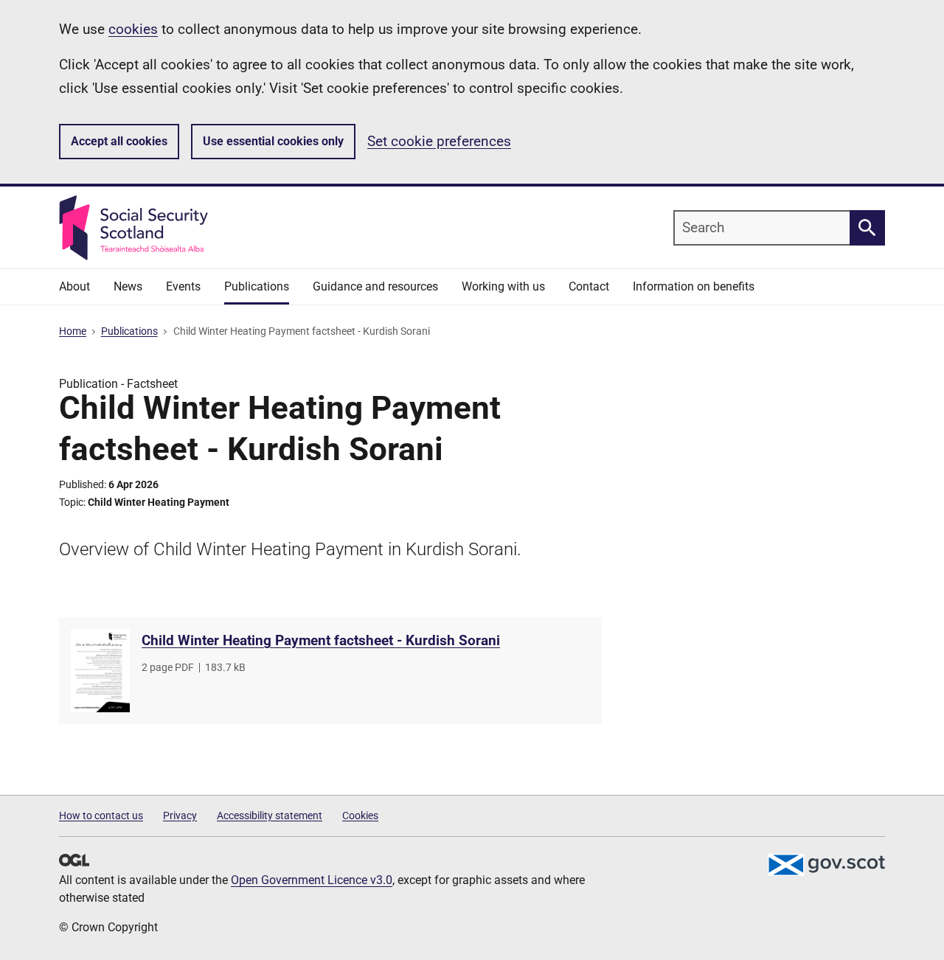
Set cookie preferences (439, 141)
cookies (133, 29)
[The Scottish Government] (826, 865)
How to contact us (101, 815)
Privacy (180, 815)
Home (72, 331)
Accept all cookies (119, 141)
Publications (129, 331)
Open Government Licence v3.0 (311, 880)
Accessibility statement (269, 815)
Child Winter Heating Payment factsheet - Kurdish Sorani (321, 640)
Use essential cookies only (273, 141)
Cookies (360, 815)
